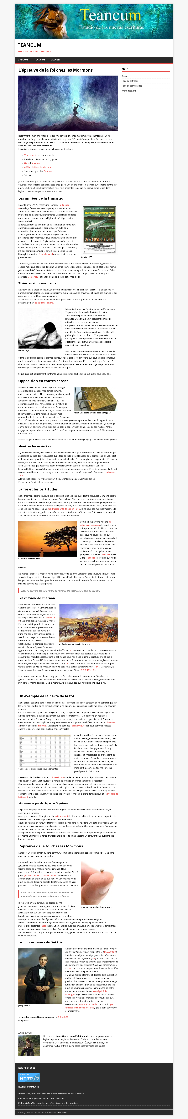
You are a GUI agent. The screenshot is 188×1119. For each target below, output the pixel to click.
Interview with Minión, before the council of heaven (61, 1093)
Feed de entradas (130, 80)
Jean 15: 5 (92, 557)
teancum (39, 59)
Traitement (30, 155)
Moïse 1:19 (32, 276)
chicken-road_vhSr (26, 1093)
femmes (48, 171)
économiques (78, 725)
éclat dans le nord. (44, 302)
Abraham (36, 163)
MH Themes (62, 1112)
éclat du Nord (46, 254)
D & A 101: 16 (87, 670)
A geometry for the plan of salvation (48, 1098)
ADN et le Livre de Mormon (38, 167)
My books (23, 59)
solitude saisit (61, 816)
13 (67, 663)
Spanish (55, 59)
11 (71, 650)
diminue (41, 725)
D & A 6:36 (63, 1017)
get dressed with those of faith (63, 508)
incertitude (58, 777)
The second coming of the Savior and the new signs (55, 1103)
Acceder (125, 76)
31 (70, 968)
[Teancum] (94, 37)
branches (105, 554)
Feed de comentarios (132, 85)
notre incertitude (88, 1004)
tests (43, 925)
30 (93, 958)
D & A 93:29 (110, 951)
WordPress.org (129, 90)
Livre (26, 163)
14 (97, 666)
